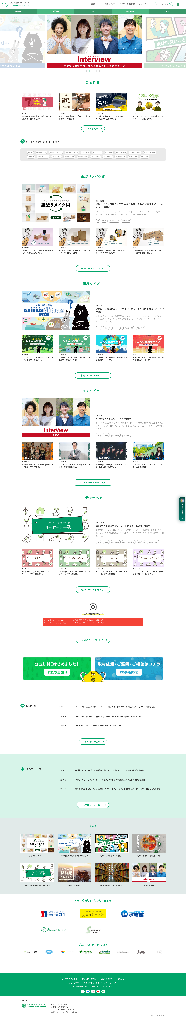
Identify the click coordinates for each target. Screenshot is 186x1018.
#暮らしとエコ (126, 221)
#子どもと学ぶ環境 (149, 152)
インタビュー (144, 4)
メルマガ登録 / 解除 (91, 982)
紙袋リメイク (96, 4)
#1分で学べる (85, 152)
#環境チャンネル (69, 157)
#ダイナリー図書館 (135, 152)
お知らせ (120, 979)
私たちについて (107, 979)
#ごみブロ (31, 157)
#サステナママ (133, 157)
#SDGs (99, 328)
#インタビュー (97, 152)
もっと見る (92, 128)
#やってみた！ (108, 157)
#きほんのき (144, 157)
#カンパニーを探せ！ (56, 152)
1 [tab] (86, 71)
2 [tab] (90, 71)
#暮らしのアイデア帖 (72, 152)
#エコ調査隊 (108, 152)
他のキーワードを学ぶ (92, 589)
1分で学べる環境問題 (127, 4)
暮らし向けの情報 (89, 979)
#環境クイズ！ (56, 157)
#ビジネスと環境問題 (128, 542)
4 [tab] (96, 71)
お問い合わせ (73, 982)
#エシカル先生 (95, 157)
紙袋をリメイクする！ (92, 268)
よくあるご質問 (110, 982)
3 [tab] (93, 71)
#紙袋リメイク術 (41, 152)
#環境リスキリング (43, 157)
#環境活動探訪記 (83, 157)
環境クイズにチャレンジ (92, 375)
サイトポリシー (95, 986)
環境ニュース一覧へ (92, 804)
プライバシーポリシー (107, 986)
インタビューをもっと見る (92, 482)
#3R (98, 221)
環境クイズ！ (110, 4)
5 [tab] (99, 71)
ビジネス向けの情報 (69, 979)
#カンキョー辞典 (121, 152)
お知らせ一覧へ (92, 741)
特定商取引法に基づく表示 (80, 986)
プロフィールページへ (92, 639)
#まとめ (30, 152)
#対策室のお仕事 (120, 157)
